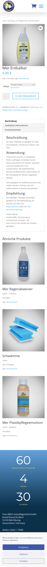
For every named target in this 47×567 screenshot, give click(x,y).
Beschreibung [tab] (11, 121)
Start (4, 21)
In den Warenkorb (25, 96)
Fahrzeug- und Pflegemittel (17, 21)
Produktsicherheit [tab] (13, 130)
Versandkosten (23, 78)
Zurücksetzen (15, 87)
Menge (6, 86)
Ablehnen (23, 554)
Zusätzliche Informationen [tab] (16, 125)
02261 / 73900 (16, 530)
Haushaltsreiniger (20, 110)
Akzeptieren (23, 547)
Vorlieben (23, 561)
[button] (40, 28)
